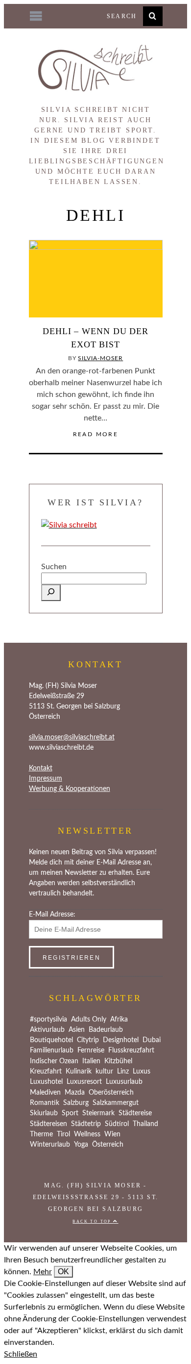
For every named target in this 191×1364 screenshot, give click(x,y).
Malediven (45, 1092)
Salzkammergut (116, 1103)
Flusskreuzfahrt (131, 1050)
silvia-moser (100, 358)
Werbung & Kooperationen (69, 789)
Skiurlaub (44, 1113)
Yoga (81, 1144)
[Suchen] (51, 592)
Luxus (141, 1071)
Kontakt (40, 768)
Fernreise (90, 1050)
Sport (70, 1113)
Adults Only (88, 1019)
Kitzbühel (118, 1061)
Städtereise (135, 1113)
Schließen (20, 1354)
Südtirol (117, 1124)
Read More (96, 434)
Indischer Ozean (54, 1061)
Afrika (119, 1019)
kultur (104, 1071)
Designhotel (121, 1040)
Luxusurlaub (124, 1081)
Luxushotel (46, 1081)
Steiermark (98, 1113)
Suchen (54, 567)
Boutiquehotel (51, 1040)
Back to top (92, 1221)
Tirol (63, 1134)
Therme (41, 1134)
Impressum (45, 778)
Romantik (44, 1103)
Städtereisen (48, 1124)
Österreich (107, 1144)
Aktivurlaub (47, 1029)
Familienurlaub (51, 1050)
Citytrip (88, 1040)
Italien (91, 1061)
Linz (123, 1071)
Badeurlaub (106, 1029)
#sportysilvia (48, 1019)
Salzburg (76, 1103)
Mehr (42, 1272)
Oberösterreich (111, 1092)
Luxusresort (84, 1081)
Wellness (87, 1134)
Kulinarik (79, 1071)
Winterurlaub (50, 1144)
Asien (77, 1029)
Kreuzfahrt (46, 1071)
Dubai (152, 1040)
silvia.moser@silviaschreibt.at (72, 737)
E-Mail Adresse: (52, 914)
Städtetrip (86, 1124)
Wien (112, 1134)
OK (63, 1271)
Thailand (145, 1124)
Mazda (75, 1092)
